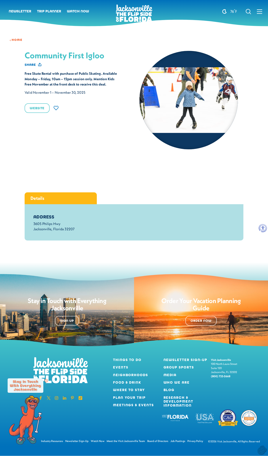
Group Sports (179, 367)
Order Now (201, 321)
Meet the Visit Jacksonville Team (126, 441)
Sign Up (67, 321)
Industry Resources (52, 441)
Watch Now (78, 11)
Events (120, 367)
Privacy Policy (195, 441)
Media (170, 375)
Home (17, 40)
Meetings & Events (133, 405)
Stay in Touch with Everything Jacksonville (25, 385)
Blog (169, 390)
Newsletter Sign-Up (185, 360)
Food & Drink (127, 382)
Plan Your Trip (129, 397)
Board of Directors (157, 441)
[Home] (134, 14)
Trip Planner (49, 11)
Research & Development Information (178, 401)
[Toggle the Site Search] (248, 11)
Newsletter (20, 11)
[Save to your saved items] (56, 108)
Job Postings (177, 441)
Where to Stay (129, 390)
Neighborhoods (130, 375)
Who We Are (177, 382)
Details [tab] (37, 198)
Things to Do (127, 360)
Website (37, 108)
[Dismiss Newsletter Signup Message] (46, 380)
